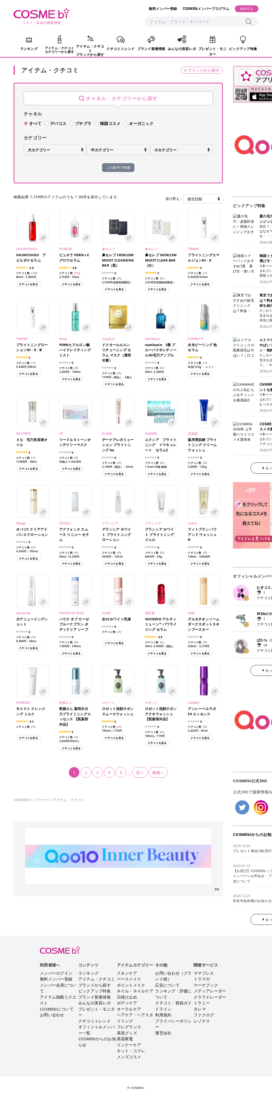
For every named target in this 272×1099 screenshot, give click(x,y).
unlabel (193, 702)
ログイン (246, 8)
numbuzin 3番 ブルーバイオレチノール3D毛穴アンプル (161, 350)
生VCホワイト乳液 (116, 619)
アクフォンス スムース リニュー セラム (74, 534)
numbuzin (152, 338)
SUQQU (65, 523)
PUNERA (65, 249)
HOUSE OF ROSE (71, 613)
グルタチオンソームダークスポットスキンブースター (203, 624)
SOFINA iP (195, 338)
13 (77, 273)
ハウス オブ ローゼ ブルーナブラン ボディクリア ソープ (74, 624)
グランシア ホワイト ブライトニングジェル (159, 534)
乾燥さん (65, 702)
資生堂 (150, 613)
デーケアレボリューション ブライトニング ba (118, 444)
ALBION (151, 433)
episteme (23, 613)
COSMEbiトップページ (32, 799)
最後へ (158, 772)
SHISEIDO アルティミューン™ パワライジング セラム (161, 624)
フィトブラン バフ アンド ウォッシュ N (202, 534)
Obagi (20, 523)
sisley (192, 523)
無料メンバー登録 (163, 8)
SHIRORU (23, 702)
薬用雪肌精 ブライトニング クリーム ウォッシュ (202, 444)
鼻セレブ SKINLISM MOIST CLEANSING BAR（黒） (119, 260)
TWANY (193, 249)
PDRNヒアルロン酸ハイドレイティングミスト (75, 350)
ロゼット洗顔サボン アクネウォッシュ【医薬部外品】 (161, 713)
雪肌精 (193, 433)
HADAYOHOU (26, 249)
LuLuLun (108, 338)
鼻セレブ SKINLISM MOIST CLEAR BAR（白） (162, 260)
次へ (140, 772)
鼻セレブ (108, 249)
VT (61, 433)
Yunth (106, 613)
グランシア (110, 523)
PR (217, 889)
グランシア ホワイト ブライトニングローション (116, 534)
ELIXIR (107, 433)
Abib (191, 613)
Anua (63, 338)
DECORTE (23, 433)
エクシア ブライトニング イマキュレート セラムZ (161, 444)
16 (34, 273)
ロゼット (108, 702)
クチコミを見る (28, 284)
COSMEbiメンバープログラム (206, 8)
